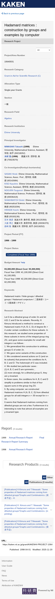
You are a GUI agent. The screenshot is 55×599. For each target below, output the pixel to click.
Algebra (8, 118)
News (4, 575)
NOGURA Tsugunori (13, 190)
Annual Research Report (21, 437)
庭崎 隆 (7, 226)
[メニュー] (51, 3)
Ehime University (12, 132)
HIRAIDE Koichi (11, 210)
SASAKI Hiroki (10, 174)
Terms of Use (8, 580)
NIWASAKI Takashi (13, 146)
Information (7, 561)
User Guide (7, 566)
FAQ (4, 571)
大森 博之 (8, 223)
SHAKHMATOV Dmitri (14, 200)
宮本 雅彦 (8, 220)
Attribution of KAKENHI (12, 585)
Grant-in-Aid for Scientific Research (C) (22, 76)
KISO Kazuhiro (11, 184)
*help (23, 263)
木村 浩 (7, 156)
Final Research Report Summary (22, 439)
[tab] (29, 464)
